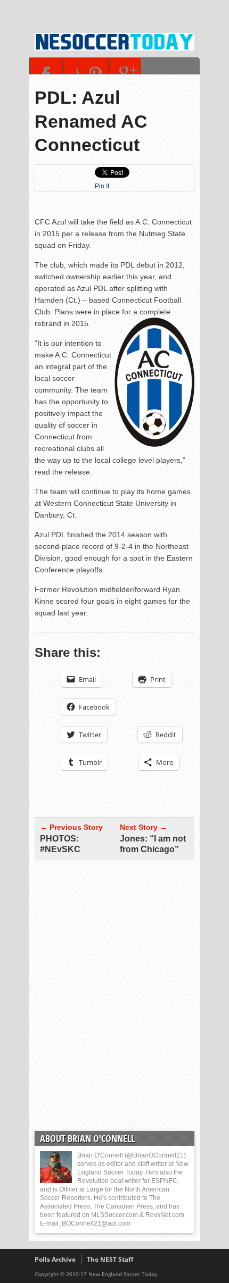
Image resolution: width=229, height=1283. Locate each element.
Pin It (102, 186)
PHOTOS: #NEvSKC (60, 844)
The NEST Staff (110, 1259)
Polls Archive (55, 1259)
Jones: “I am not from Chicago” (153, 844)
